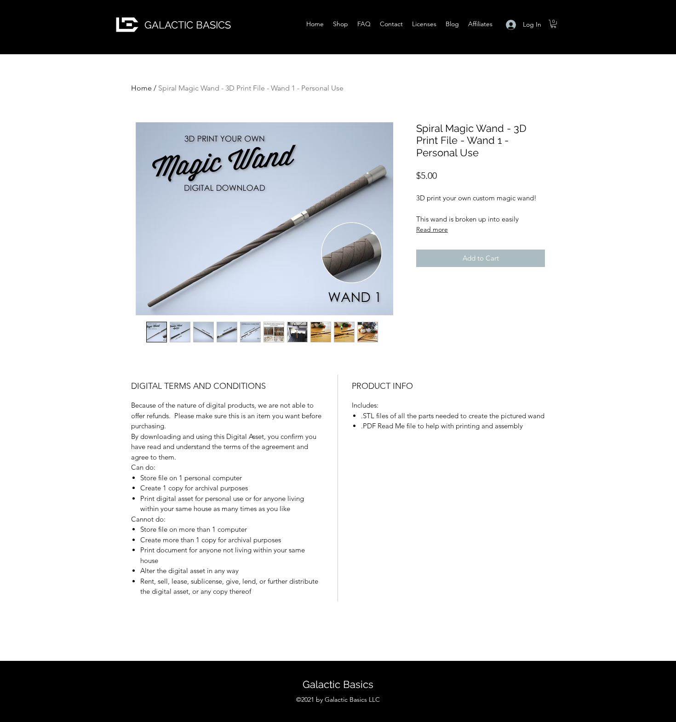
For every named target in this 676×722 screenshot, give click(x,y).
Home (141, 88)
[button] (553, 24)
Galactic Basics (338, 684)
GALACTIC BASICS (187, 25)
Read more (432, 229)
